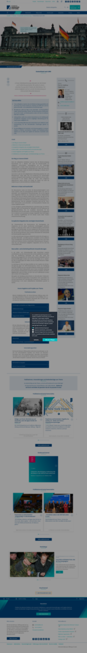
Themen (14, 15)
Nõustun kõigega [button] (50, 340)
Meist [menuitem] (78, 12)
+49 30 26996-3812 (64, 105)
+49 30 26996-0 (38, 627)
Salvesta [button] (36, 340)
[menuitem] (9, 13)
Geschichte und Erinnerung (24, 15)
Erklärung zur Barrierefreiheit (40, 644)
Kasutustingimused (26, 644)
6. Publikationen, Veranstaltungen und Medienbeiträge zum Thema (28, 154)
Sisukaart (61, 644)
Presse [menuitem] (70, 12)
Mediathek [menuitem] (28, 12)
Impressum (9, 644)
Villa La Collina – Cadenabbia (65, 636)
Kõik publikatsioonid (43, 445)
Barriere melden (53, 644)
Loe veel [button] (45, 325)
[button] (10, 419)
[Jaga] (8, 84)
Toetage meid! (61, 639)
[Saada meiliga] (8, 82)
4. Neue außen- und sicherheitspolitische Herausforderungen (27, 149)
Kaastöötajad (40, 1)
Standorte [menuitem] (60, 12)
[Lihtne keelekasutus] (58, 1)
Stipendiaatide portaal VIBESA (65, 629)
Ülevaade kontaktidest (38, 630)
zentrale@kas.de (38, 625)
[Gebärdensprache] (61, 1)
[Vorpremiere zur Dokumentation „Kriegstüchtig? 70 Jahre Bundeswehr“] (28, 512)
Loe (66, 144)
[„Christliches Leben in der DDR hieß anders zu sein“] (59, 512)
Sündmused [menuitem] (50, 12)
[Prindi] (8, 79)
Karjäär (34, 1)
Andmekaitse (17, 644)
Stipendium (48, 1)
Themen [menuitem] (18, 12)
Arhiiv (53, 1)
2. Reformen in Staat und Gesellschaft (21, 145)
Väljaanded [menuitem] (39, 12)
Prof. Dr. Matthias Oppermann (63, 86)
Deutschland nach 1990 (39, 15)
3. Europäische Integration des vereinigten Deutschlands (25, 147)
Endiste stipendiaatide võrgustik (66, 631)
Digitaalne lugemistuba (64, 634)
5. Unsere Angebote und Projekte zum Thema (23, 151)
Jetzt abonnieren (43, 614)
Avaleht (9, 15)
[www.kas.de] (13, 7)
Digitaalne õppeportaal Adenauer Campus (68, 625)
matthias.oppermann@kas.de (67, 102)
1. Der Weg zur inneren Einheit (19, 142)
